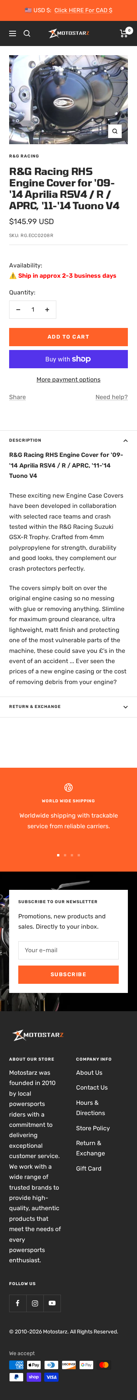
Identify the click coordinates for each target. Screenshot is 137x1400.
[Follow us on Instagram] (34, 1303)
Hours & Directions (90, 1108)
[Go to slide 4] (79, 855)
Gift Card (89, 1168)
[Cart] (124, 33)
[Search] (27, 33)
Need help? (112, 397)
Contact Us (92, 1087)
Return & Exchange (35, 706)
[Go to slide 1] (58, 855)
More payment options (68, 379)
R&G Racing (24, 156)
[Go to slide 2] (65, 855)
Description (25, 440)
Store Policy (93, 1128)
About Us (89, 1072)
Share (17, 397)
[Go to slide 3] (72, 855)
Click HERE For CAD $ (83, 10)
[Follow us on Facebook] (17, 1303)
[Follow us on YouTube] (52, 1303)
